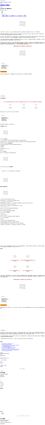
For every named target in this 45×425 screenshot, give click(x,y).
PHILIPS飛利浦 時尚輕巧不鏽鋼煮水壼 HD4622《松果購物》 (9, 347)
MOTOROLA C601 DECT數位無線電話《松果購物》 (8, 348)
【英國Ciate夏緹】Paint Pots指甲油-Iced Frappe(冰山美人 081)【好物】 (14, 15)
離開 (3, 423)
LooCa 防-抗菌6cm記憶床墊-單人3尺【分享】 (7, 350)
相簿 (2, 11)
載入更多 (1, 362)
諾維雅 (1, 354)
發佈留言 (1, 366)
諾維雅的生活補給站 (5, 5)
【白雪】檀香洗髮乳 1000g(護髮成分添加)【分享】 (7, 343)
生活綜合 (3, 384)
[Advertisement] (22, 399)
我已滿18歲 (2, 423)
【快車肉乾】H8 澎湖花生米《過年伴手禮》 (7, 344)
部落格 (2, 12)
